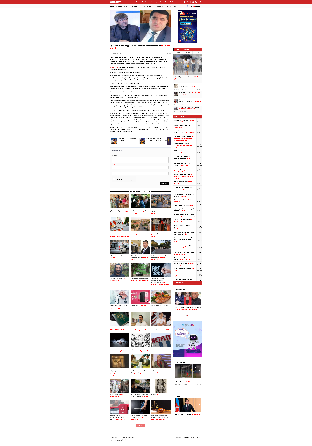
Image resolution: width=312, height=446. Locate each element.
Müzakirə (114, 155)
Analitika (119, 6)
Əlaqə (147, 2)
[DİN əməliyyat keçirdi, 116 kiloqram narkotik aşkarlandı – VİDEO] (161, 224)
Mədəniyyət (151, 6)
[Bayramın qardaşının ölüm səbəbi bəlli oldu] (119, 270)
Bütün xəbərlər (180, 282)
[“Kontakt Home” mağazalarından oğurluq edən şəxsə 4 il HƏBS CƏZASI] (119, 407)
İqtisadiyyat (136, 6)
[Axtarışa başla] (200, 2)
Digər (174, 6)
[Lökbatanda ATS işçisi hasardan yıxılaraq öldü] (119, 340)
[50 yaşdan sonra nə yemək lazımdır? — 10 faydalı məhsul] (161, 297)
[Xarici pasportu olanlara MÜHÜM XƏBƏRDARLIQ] (119, 319)
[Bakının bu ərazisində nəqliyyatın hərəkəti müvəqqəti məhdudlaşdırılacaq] (119, 224)
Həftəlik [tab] (188, 52)
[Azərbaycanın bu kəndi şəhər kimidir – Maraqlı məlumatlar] (140, 224)
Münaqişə (168, 6)
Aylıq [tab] (197, 52)
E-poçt (113, 170)
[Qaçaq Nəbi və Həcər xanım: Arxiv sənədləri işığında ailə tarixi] (176, 86)
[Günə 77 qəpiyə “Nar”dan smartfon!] (140, 297)
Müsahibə (160, 6)
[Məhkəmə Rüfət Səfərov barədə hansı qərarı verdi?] (140, 319)
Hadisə (143, 6)
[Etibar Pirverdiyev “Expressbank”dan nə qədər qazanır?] (140, 247)
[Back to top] (307, 441)
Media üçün (154, 2)
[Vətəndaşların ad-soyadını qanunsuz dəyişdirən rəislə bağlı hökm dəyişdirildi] (161, 407)
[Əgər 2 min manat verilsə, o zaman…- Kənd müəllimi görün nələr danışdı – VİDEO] (188, 298)
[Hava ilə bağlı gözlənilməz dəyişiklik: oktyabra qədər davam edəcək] (176, 108)
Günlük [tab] (178, 52)
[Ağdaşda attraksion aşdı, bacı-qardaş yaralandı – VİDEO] (188, 371)
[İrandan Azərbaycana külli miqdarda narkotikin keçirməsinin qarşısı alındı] (188, 405)
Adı (113, 164)
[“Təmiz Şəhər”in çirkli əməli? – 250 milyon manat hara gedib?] (140, 270)
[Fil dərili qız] (161, 386)
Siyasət (112, 6)
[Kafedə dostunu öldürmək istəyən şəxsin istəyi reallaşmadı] (140, 407)
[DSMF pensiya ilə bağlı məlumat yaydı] (119, 386)
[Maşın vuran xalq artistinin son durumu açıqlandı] (161, 361)
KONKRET (120, 437)
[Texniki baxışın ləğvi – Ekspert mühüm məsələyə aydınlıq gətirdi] (176, 94)
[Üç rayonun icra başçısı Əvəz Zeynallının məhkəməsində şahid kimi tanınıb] (140, 26)
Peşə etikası (164, 2)
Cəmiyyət (127, 6)
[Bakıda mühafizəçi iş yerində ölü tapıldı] (119, 247)
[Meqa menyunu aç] (131, 2)
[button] (199, 298)
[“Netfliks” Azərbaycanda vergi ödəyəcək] (161, 340)
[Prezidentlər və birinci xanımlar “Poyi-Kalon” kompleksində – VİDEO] (161, 201)
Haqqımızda (139, 2)
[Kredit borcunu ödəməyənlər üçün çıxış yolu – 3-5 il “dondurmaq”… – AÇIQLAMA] (176, 101)
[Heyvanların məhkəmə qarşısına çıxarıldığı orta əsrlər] (140, 340)
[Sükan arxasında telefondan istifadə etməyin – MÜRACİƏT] (140, 386)
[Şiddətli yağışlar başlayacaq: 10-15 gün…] (187, 64)
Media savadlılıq (174, 2)
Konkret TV (198, 6)
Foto (190, 6)
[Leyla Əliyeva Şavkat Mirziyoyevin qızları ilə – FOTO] (119, 201)
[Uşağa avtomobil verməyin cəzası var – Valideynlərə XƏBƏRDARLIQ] (140, 201)
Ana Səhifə (178, 437)
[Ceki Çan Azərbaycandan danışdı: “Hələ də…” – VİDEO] (161, 319)
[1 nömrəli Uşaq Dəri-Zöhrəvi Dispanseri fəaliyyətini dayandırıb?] (161, 247)
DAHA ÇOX (140, 425)
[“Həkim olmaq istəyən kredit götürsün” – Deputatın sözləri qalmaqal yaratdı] (119, 297)
